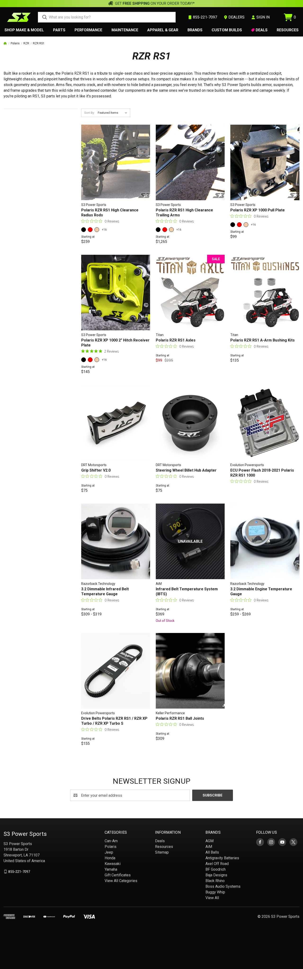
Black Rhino (215, 880)
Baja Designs (216, 875)
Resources (288, 30)
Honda (110, 858)
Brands (194, 30)
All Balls (212, 852)
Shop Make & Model (24, 30)
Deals (261, 30)
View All (212, 898)
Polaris (110, 846)
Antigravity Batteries (222, 858)
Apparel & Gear (162, 30)
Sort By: (89, 112)
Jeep (109, 852)
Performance (88, 30)
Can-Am (111, 841)
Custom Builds (227, 30)
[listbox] (113, 113)
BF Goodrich (215, 869)
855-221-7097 (19, 871)
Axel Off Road (217, 863)
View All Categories (121, 880)
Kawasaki (112, 863)
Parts (59, 30)
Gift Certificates (118, 875)
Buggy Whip (215, 892)
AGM (209, 841)
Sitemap (162, 852)
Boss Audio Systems (223, 886)
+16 (104, 229)
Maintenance (124, 30)
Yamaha (111, 869)
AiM (208, 846)
